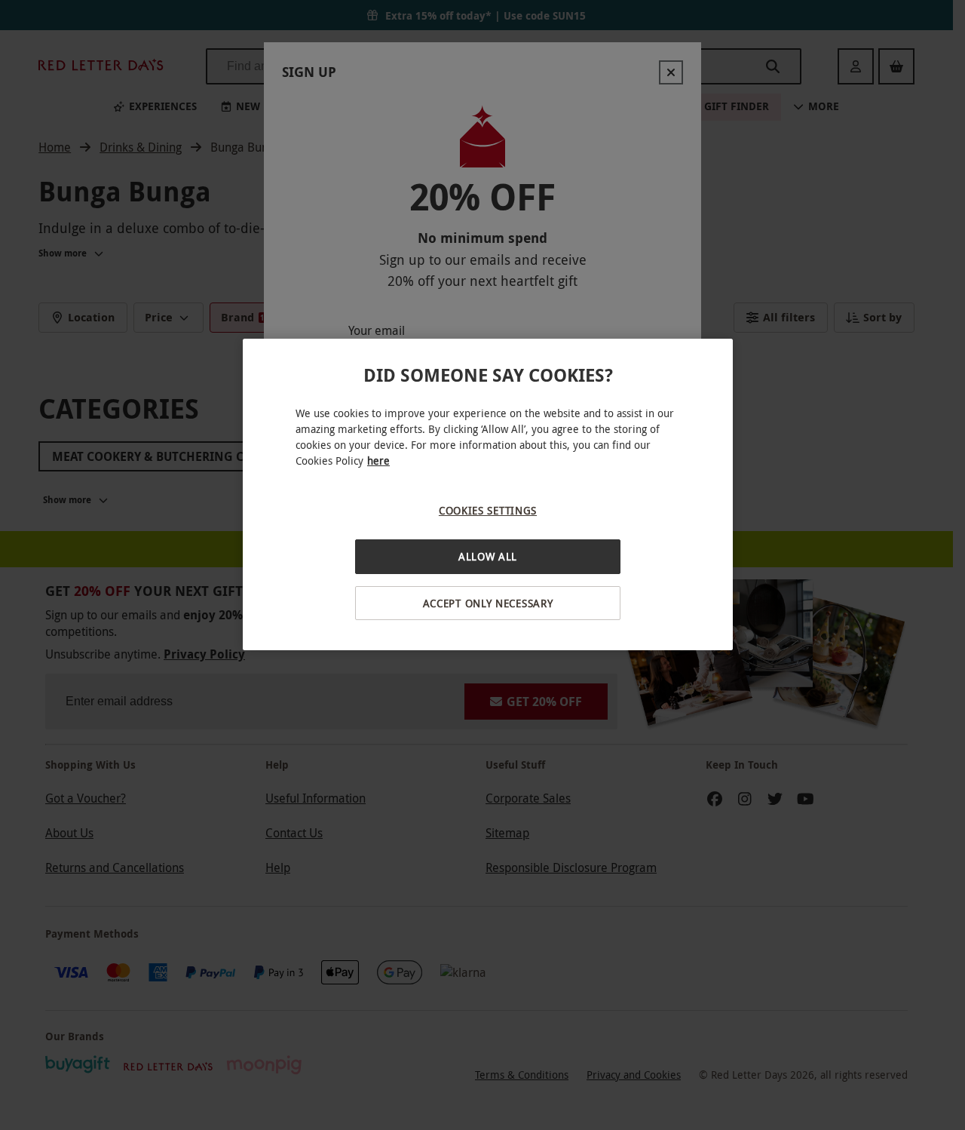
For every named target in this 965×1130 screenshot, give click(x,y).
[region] (488, 494)
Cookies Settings (488, 510)
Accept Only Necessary (488, 603)
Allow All (487, 556)
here (378, 460)
